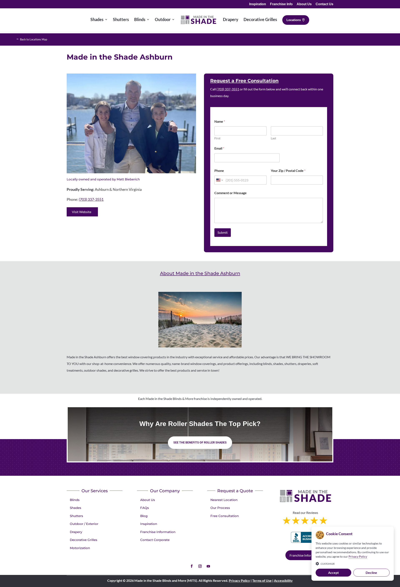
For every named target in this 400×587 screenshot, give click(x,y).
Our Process (220, 508)
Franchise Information (157, 532)
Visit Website (81, 212)
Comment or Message (230, 193)
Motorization (80, 548)
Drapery (76, 532)
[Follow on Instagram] (200, 566)
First (217, 138)
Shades (75, 508)
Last (273, 138)
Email (219, 148)
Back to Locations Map (33, 39)
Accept (333, 573)
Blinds (75, 500)
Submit (223, 232)
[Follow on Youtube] (208, 566)
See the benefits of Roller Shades (200, 442)
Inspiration (257, 4)
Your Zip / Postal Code (288, 170)
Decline (371, 573)
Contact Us (324, 4)
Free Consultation (224, 516)
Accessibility (283, 580)
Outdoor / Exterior (84, 524)
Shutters (76, 516)
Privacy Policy (239, 580)
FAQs (144, 508)
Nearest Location (224, 500)
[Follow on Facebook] (191, 566)
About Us (304, 4)
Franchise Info (281, 4)
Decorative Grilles (83, 540)
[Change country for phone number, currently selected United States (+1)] (219, 180)
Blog (144, 516)
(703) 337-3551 (91, 199)
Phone (219, 170)
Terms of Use (262, 580)
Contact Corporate (155, 540)
